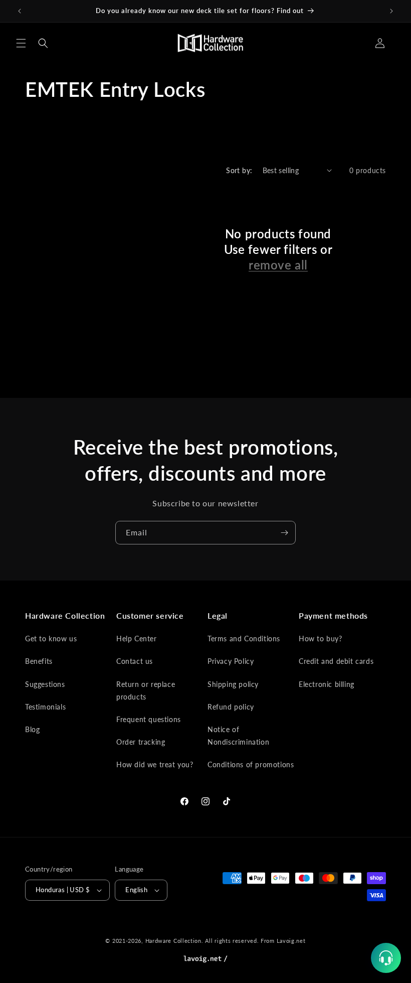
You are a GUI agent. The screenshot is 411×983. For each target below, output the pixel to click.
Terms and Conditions (244, 638)
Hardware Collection (173, 940)
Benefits (39, 661)
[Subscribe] (284, 532)
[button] (21, 43)
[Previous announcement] (20, 11)
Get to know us (51, 638)
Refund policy (231, 707)
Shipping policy (233, 684)
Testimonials (45, 707)
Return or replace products (145, 690)
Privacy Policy (231, 661)
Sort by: (239, 170)
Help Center (136, 638)
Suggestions (45, 684)
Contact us (134, 661)
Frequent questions (148, 719)
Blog (32, 729)
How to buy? (320, 638)
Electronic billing (326, 684)
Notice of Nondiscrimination (238, 735)
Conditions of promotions (251, 764)
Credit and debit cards (336, 661)
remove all (278, 264)
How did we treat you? (154, 764)
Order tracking (140, 742)
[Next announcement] (391, 11)
